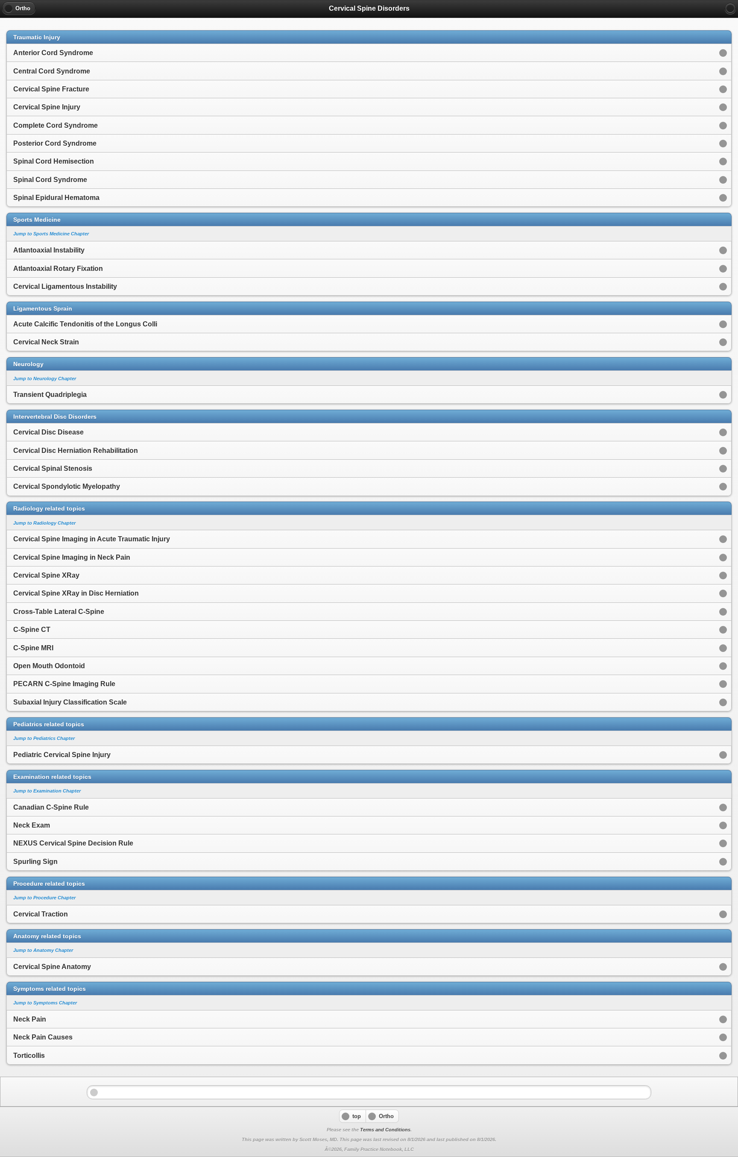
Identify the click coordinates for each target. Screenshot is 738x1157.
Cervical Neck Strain (46, 342)
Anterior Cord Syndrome (53, 52)
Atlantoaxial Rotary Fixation (58, 268)
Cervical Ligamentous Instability (65, 286)
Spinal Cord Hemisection (53, 161)
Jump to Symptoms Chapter (45, 1002)
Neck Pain (29, 1019)
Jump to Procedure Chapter (44, 897)
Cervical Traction (40, 914)
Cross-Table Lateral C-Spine (58, 611)
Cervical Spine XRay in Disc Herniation (76, 593)
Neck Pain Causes (43, 1037)
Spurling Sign (35, 861)
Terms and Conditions (385, 1129)
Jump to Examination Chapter (47, 790)
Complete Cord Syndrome (55, 125)
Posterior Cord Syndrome (55, 143)
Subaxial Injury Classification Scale (70, 702)
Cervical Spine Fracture (51, 89)
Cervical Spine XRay (46, 575)
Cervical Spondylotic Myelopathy (66, 486)
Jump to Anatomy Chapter (43, 950)
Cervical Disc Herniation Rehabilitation (75, 450)
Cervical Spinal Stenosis (52, 468)
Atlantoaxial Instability (49, 250)
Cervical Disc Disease (48, 432)
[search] (730, 8)
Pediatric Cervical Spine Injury (62, 754)
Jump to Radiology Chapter (44, 523)
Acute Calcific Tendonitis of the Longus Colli (85, 324)
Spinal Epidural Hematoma (56, 197)
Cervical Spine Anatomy (52, 966)
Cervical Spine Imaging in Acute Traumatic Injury (91, 539)
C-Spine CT (31, 629)
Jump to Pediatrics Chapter (44, 738)
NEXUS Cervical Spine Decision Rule (73, 843)
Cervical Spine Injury (46, 107)
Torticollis (29, 1055)
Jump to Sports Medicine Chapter (51, 233)
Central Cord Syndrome (51, 71)
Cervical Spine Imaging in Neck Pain (71, 557)
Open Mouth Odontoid (49, 666)
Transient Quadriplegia (50, 394)
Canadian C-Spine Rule (51, 807)
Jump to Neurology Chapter (44, 378)
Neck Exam (31, 825)
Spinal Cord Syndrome (50, 179)
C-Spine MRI (33, 648)
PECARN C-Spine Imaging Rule (64, 683)
